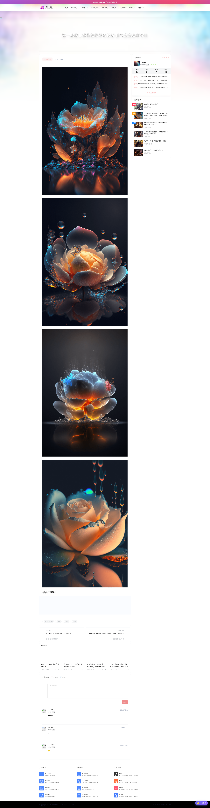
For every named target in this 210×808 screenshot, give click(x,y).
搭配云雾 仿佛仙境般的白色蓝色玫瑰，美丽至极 (106, 633)
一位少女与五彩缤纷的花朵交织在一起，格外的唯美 (119, 666)
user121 (50, 709)
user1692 (51, 727)
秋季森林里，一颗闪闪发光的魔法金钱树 (73, 665)
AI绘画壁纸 (55, 805)
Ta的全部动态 (151, 93)
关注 (163, 58)
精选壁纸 (74, 8)
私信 (167, 58)
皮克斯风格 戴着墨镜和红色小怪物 (58, 633)
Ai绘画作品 (47, 59)
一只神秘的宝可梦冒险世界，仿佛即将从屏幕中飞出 (151, 87)
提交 (124, 702)
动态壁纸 (104, 8)
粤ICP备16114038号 (68, 805)
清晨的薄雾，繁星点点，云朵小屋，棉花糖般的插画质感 (96, 666)
